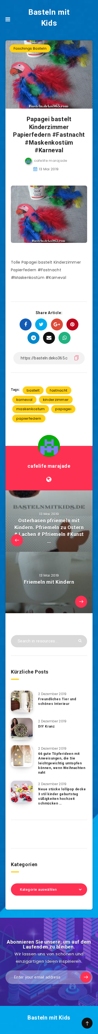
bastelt (33, 390)
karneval (24, 399)
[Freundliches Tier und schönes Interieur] (22, 702)
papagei (63, 409)
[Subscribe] (85, 977)
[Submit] (80, 640)
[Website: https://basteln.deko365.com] (48, 479)
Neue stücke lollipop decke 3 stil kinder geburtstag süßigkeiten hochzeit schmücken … (62, 796)
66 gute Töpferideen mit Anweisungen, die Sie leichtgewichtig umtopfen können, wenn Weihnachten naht (61, 763)
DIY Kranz (46, 726)
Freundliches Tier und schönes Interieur (57, 701)
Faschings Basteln (30, 48)
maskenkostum (30, 409)
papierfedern (28, 418)
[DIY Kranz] (22, 729)
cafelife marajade (48, 466)
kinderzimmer (56, 399)
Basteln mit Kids (49, 18)
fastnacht (58, 390)
